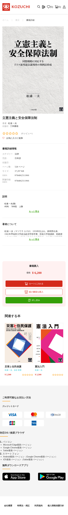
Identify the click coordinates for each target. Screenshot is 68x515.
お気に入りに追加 (14, 138)
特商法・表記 (23, 505)
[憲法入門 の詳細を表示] (49, 343)
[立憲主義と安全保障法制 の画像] (33, 70)
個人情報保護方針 (56, 505)
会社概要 (8, 505)
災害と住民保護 (13, 366)
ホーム (5, 20)
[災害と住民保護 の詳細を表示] (19, 343)
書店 (17, 20)
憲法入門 (39, 366)
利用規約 (38, 505)
